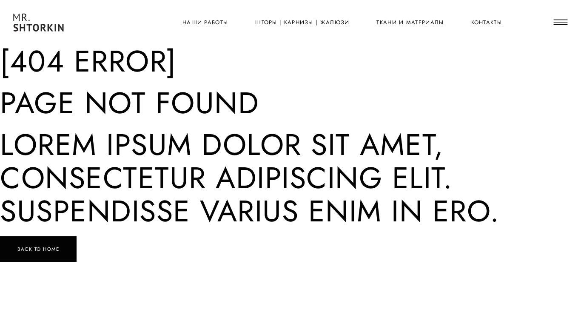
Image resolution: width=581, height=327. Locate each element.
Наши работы (205, 22)
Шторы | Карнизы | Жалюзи (302, 22)
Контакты (486, 22)
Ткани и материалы (410, 22)
